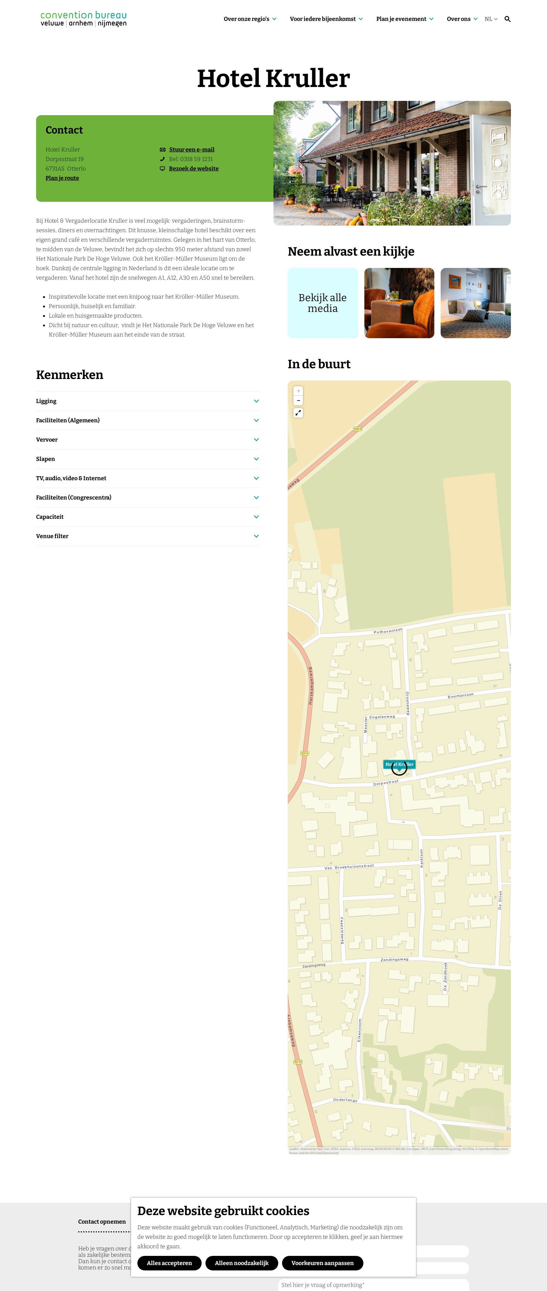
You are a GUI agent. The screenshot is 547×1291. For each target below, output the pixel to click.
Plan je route (62, 178)
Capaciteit (50, 516)
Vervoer (47, 439)
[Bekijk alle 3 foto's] (392, 163)
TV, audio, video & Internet (71, 478)
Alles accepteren (169, 1263)
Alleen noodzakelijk (242, 1263)
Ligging (46, 401)
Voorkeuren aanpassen (323, 1263)
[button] (298, 391)
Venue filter (52, 536)
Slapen (45, 459)
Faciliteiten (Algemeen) (68, 420)
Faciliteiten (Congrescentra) (73, 497)
